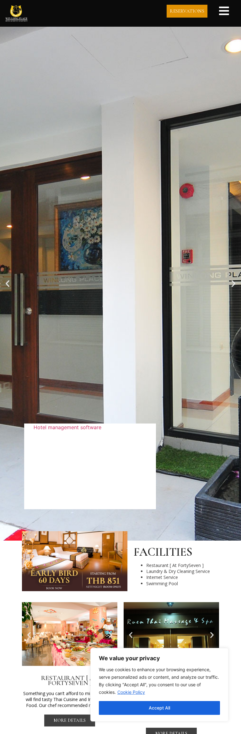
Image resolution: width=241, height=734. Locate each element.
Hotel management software (67, 427)
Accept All (159, 707)
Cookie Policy (131, 692)
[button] (7, 283)
